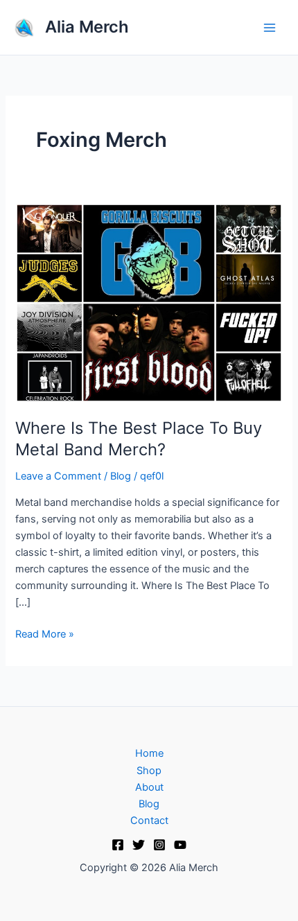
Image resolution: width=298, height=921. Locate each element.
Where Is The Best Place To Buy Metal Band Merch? (138, 438)
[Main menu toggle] (269, 27)
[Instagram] (159, 845)
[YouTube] (180, 845)
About (149, 787)
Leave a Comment (58, 476)
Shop (149, 770)
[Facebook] (118, 845)
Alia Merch (87, 27)
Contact (149, 820)
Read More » (44, 633)
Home (149, 753)
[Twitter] (138, 845)
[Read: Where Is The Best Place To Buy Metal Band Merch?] (148, 302)
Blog (120, 476)
